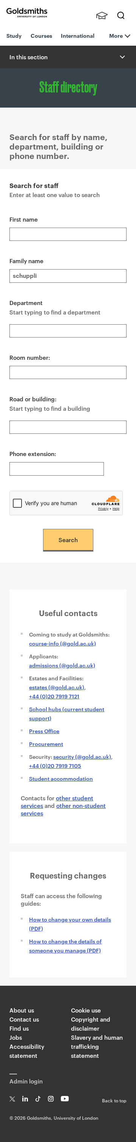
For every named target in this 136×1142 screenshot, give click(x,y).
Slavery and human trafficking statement (97, 1046)
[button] (121, 57)
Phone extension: (32, 454)
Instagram (51, 1099)
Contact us (24, 1019)
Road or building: (33, 399)
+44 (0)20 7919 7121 (54, 696)
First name (23, 219)
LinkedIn (25, 1099)
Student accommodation (61, 778)
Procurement (46, 743)
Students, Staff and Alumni (102, 15)
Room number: (29, 357)
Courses (41, 35)
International (77, 35)
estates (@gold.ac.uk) (56, 686)
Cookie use (86, 1010)
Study (14, 35)
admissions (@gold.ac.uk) (62, 665)
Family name (26, 261)
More (116, 35)
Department (26, 303)
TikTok (38, 1099)
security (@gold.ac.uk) (82, 756)
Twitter (12, 1099)
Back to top (114, 1100)
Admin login (26, 1081)
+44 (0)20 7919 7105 (55, 765)
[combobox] (68, 331)
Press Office (44, 730)
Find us (19, 1028)
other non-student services (63, 809)
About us (21, 1010)
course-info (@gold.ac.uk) (62, 643)
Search (120, 15)
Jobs (15, 1037)
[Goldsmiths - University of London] (27, 12)
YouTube (65, 1099)
